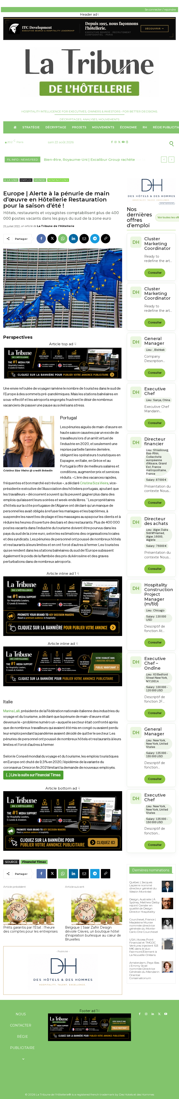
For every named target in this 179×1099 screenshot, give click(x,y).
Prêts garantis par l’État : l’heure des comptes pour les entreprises (30, 930)
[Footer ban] (89, 1027)
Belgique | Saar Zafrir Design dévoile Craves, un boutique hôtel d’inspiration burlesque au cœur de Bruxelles (93, 933)
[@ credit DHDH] (89, 39)
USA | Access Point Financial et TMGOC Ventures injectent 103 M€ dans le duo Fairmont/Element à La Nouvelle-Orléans (143, 947)
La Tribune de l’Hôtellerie (55, 226)
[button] (157, 143)
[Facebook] (111, 142)
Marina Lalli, (12, 711)
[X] (119, 142)
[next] (171, 159)
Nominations (58, 180)
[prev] (164, 159)
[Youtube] (123, 142)
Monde (39, 180)
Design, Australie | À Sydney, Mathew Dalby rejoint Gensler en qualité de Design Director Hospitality (144, 905)
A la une (10, 180)
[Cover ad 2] (62, 606)
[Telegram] (95, 238)
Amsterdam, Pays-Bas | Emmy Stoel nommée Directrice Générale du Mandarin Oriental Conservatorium (144, 970)
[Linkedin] (73, 238)
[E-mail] (84, 238)
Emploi (26, 180)
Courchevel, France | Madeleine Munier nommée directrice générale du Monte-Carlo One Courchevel (143, 926)
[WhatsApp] (62, 238)
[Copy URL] (105, 238)
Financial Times (34, 862)
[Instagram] (115, 142)
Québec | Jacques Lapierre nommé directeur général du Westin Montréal (143, 886)
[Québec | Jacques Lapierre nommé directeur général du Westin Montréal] (167, 886)
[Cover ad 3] (62, 690)
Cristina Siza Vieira (94, 483)
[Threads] (126, 142)
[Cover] (62, 383)
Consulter (155, 272)
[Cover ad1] (62, 821)
